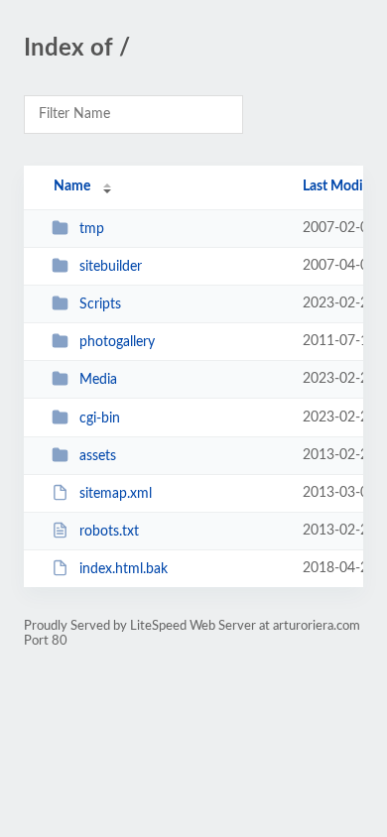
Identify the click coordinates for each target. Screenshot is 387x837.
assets (97, 456)
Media (98, 380)
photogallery (117, 342)
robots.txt (109, 531)
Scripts (100, 304)
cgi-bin (99, 418)
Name (72, 186)
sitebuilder (110, 267)
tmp (91, 229)
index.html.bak (123, 569)
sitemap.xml (115, 494)
